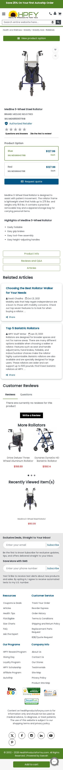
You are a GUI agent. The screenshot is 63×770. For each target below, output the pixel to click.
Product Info (31, 253)
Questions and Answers (16, 133)
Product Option (13, 143)
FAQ (5, 628)
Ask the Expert (10, 634)
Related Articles (18, 277)
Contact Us (38, 657)
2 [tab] (31, 475)
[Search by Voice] (52, 22)
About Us (36, 651)
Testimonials (38, 667)
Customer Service (42, 595)
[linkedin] (41, 735)
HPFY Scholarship (12, 667)
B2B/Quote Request (42, 637)
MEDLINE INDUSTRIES (18, 114)
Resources (9, 595)
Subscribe (53, 545)
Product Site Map (41, 682)
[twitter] (12, 735)
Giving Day (9, 657)
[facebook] (21, 735)
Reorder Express (40, 608)
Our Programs (11, 644)
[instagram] (31, 735)
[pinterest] (12, 742)
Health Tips (9, 613)
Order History (39, 613)
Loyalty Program (11, 662)
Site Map (36, 672)
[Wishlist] (55, 50)
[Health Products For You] (23, 14)
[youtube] (51, 735)
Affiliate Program (12, 672)
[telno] (50, 13)
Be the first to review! (41, 133)
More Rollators (31, 425)
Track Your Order (41, 603)
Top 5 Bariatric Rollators (22, 328)
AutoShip (8, 677)
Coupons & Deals (12, 603)
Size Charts (9, 623)
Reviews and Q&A (31, 261)
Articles (31, 268)
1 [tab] (28, 475)
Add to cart (31, 764)
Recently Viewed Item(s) (32, 482)
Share (12, 317)
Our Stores (37, 662)
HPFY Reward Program (14, 651)
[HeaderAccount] (55, 13)
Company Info (40, 644)
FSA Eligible (9, 618)
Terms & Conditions (42, 618)
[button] (31, 38)
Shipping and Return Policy (46, 623)
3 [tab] (34, 475)
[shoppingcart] (59, 13)
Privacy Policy (39, 677)
